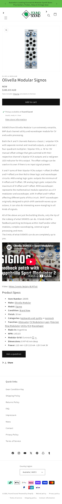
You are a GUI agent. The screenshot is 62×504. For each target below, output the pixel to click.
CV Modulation (37, 322)
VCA (29, 325)
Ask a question (13, 354)
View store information (16, 119)
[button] (6, 14)
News (8, 421)
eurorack (49, 318)
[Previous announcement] (5, 4)
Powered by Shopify (26, 494)
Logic (47, 322)
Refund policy (41, 494)
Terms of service (16, 498)
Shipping (16, 94)
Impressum (11, 415)
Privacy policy (54, 494)
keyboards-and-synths (31, 318)
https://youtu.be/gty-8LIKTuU (23, 286)
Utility (24, 325)
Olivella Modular (23, 302)
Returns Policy (12, 402)
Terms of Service (13, 441)
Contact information (47, 498)
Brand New (25, 310)
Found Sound (13, 494)
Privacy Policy (12, 434)
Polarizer (54, 322)
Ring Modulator (12, 325)
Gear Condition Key (15, 389)
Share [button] (10, 362)
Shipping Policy (13, 395)
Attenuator (23, 322)
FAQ (7, 408)
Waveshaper (38, 325)
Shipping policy (31, 498)
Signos (18, 306)
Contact (9, 428)
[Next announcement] (56, 4)
